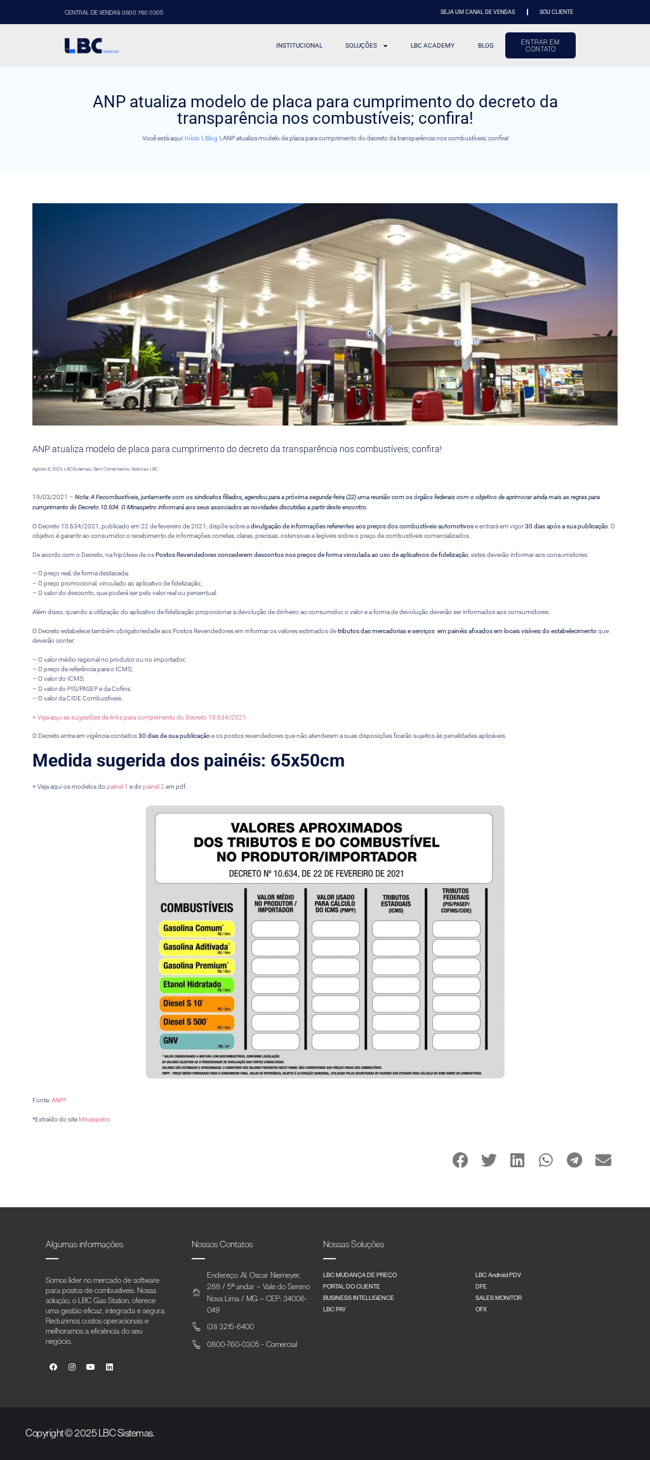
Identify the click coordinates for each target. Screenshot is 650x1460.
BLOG (486, 45)
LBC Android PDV (498, 1274)
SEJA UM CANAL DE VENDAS (478, 11)
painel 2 (153, 786)
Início (192, 138)
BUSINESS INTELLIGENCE (358, 1297)
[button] (460, 1160)
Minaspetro (94, 1119)
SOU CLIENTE (556, 11)
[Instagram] (72, 1368)
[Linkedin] (109, 1368)
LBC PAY (334, 1309)
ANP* (58, 1100)
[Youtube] (91, 1368)
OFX (481, 1309)
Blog (211, 138)
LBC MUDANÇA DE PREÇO (360, 1274)
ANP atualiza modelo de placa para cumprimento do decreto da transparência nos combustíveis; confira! (237, 449)
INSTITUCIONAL (299, 45)
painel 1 (117, 786)
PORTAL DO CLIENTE (351, 1286)
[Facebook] (54, 1368)
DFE (481, 1286)
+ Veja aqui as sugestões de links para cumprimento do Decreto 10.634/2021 (139, 717)
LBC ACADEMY (432, 45)
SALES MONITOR (498, 1297)
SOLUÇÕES (361, 45)
